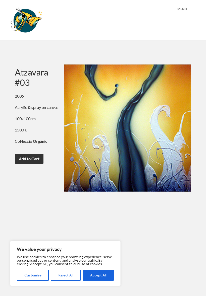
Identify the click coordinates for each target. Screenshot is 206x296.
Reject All (65, 275)
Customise (32, 275)
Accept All (98, 275)
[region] (65, 263)
